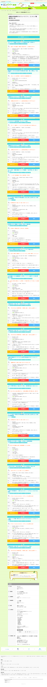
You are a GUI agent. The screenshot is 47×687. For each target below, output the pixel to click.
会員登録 (32, 3)
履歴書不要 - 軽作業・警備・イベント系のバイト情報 (8, 674)
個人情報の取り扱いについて (13, 677)
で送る (7, 649)
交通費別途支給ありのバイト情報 (14, 667)
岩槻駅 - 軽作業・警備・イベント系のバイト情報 (20, 670)
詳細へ (34, 65)
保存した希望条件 (12, 7)
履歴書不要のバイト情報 (29, 667)
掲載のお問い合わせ (35, 677)
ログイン (36, 3)
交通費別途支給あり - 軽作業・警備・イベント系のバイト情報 (24, 673)
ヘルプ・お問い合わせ (24, 677)
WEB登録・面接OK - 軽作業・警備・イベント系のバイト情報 (8, 673)
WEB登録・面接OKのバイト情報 (5, 667)
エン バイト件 (8, 1)
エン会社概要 (29, 677)
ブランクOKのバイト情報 (35, 667)
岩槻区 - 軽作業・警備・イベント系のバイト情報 (7, 670)
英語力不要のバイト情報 (22, 667)
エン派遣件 (3, 1)
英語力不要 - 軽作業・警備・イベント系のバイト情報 (39, 673)
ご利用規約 (19, 677)
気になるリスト (4, 7)
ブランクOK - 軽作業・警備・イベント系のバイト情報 (22, 674)
